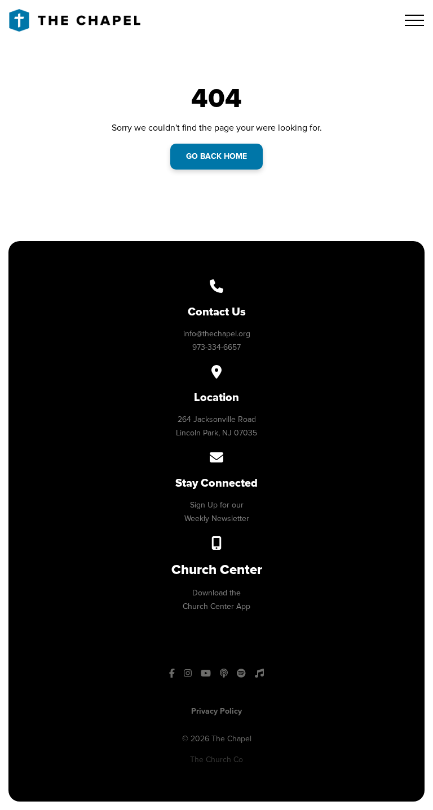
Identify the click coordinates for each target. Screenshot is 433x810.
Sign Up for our (217, 505)
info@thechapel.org (216, 334)
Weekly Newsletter (216, 518)
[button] (414, 20)
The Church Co (216, 759)
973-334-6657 (216, 347)
